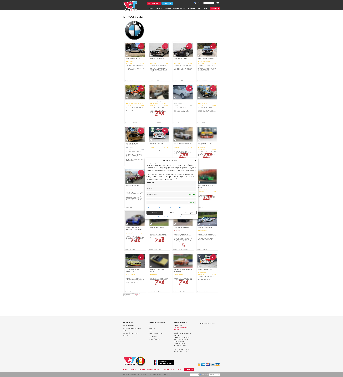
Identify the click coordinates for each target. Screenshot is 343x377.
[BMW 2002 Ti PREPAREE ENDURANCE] (135, 146)
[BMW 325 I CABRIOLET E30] (159, 62)
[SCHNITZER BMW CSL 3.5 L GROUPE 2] (135, 273)
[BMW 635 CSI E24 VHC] (135, 62)
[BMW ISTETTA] (159, 104)
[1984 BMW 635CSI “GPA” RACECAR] (183, 273)
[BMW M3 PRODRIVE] (207, 273)
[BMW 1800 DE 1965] (183, 104)
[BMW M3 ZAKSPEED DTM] (159, 146)
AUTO (150, 325)
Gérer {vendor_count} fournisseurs (157, 207)
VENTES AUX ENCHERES (156, 333)
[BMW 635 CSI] (207, 104)
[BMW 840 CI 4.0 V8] (183, 62)
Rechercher (168, 3)
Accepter (154, 213)
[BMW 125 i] (159, 230)
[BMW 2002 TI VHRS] (135, 188)
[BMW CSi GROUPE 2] (207, 146)
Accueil (151, 8)
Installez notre (165, 362)
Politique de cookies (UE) (130, 333)
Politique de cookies (161, 216)
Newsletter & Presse (179, 8)
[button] (196, 160)
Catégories (159, 8)
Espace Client (215, 8)
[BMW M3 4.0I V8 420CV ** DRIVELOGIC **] (135, 230)
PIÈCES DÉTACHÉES (154, 339)
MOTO (151, 331)
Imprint (184, 216)
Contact (205, 8)
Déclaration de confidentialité (174, 216)
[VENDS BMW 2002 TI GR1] (207, 62)
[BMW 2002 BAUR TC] (159, 273)
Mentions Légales (128, 325)
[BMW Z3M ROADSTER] (183, 230)
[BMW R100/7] (135, 104)
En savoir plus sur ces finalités (173, 207)
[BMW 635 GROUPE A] (207, 230)
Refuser (172, 213)
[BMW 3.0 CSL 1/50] (183, 146)
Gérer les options (189, 213)
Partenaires (191, 8)
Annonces (168, 8)
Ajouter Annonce (155, 3)
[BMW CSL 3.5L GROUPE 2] (207, 188)
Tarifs (198, 8)
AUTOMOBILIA (153, 336)
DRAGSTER (152, 328)
